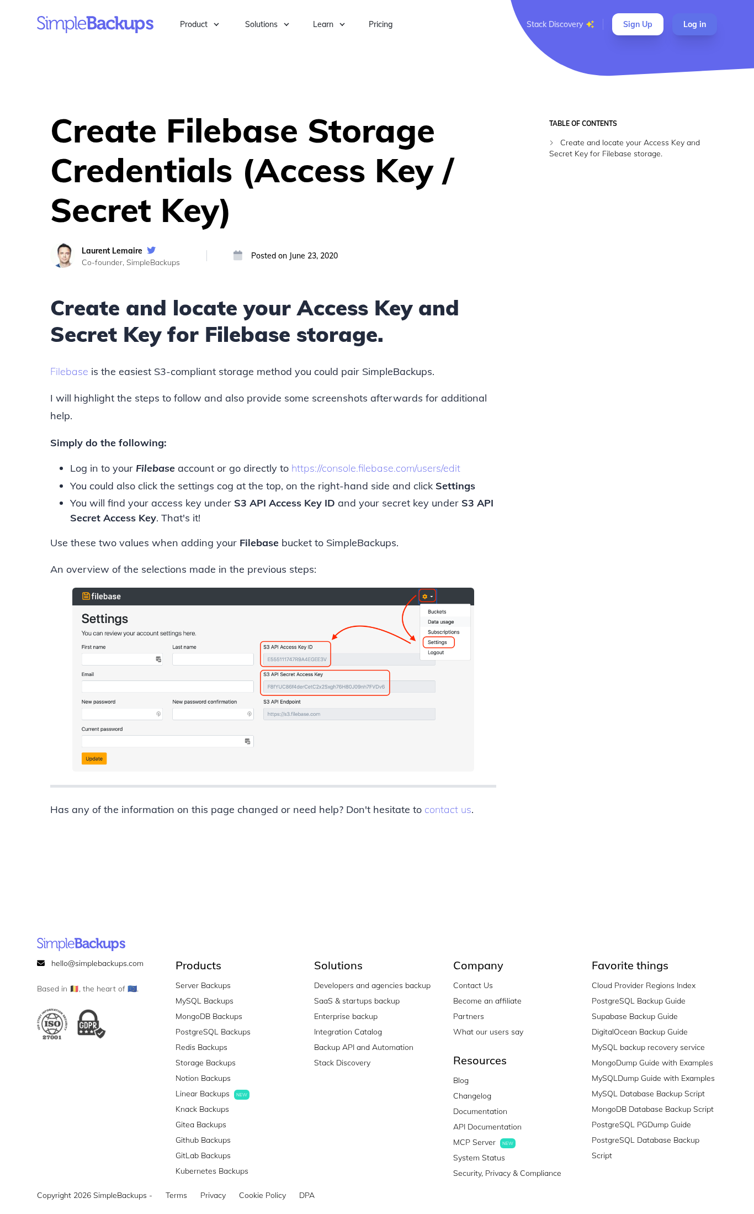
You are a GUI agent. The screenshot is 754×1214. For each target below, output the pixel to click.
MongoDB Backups (209, 1016)
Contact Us (473, 985)
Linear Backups (211, 1094)
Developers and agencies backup (372, 985)
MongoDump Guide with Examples (652, 1063)
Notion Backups (203, 1078)
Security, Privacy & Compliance (507, 1173)
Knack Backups (202, 1109)
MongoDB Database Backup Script (653, 1109)
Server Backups (203, 985)
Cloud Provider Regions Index (643, 985)
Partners (468, 1016)
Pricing (381, 24)
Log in (694, 24)
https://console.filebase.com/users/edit (375, 468)
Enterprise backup (346, 1016)
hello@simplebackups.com (97, 963)
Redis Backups (201, 1047)
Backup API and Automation (363, 1047)
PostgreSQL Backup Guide (639, 1001)
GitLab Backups (203, 1155)
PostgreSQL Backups (213, 1032)
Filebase (69, 371)
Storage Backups (206, 1063)
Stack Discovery (555, 24)
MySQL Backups (204, 1001)
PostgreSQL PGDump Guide (641, 1124)
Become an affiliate (487, 1001)
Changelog (472, 1096)
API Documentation (487, 1127)
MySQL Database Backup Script (648, 1094)
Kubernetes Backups (212, 1171)
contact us (447, 809)
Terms (176, 1195)
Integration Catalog (348, 1032)
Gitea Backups (201, 1124)
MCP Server (483, 1142)
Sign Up (637, 24)
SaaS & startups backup (357, 1001)
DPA (307, 1195)
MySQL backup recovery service (648, 1047)
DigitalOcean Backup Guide (640, 1032)
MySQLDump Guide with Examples (653, 1078)
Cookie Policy (262, 1195)
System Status (479, 1158)
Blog (461, 1080)
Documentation (480, 1111)
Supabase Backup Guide (635, 1016)
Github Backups (203, 1140)
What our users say (488, 1032)
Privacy (213, 1195)
